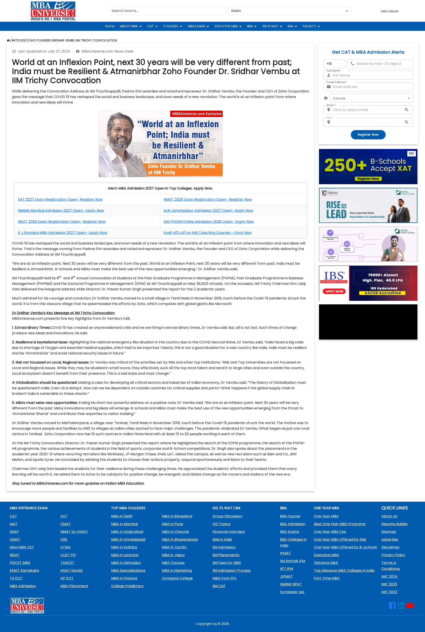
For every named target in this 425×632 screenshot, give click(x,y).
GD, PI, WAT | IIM (226, 508)
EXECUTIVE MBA (226, 26)
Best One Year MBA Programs (339, 523)
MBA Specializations (128, 570)
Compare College (177, 578)
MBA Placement (74, 586)
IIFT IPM (286, 568)
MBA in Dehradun (126, 562)
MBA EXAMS (196, 26)
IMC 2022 (389, 592)
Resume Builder (394, 523)
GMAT (15, 539)
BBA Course (290, 516)
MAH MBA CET (22, 547)
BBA (250, 26)
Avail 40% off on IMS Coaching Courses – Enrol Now (208, 232)
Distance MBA (326, 562)
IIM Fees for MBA (226, 562)
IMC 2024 (389, 576)
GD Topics (221, 523)
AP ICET (67, 578)
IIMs (290, 26)
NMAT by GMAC (74, 531)
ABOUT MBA (129, 26)
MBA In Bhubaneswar (180, 539)
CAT (150, 26)
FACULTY (309, 26)
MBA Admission (23, 586)
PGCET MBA (20, 562)
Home (109, 26)
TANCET (67, 562)
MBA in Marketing (177, 570)
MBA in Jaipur (173, 555)
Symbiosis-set (292, 592)
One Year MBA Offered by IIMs (340, 539)
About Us (389, 516)
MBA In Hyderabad (127, 531)
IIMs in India (222, 539)
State (331, 105)
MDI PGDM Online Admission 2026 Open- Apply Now (209, 221)
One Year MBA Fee (330, 531)
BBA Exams (289, 531)
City (330, 117)
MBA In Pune (172, 523)
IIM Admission (224, 547)
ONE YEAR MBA (326, 508)
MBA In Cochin (174, 547)
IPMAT (285, 553)
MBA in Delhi (121, 516)
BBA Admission (292, 523)
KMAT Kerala (71, 570)
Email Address (336, 82)
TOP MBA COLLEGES (128, 508)
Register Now (368, 134)
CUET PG (68, 555)
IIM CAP (219, 586)
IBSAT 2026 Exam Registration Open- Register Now (62, 221)
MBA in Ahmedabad (128, 539)
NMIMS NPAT (291, 584)
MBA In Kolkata (124, 547)
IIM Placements (225, 555)
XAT (63, 516)
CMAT (65, 523)
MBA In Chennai (175, 531)
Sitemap (388, 531)
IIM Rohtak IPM (292, 561)
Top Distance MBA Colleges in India (344, 570)
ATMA (65, 547)
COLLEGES (170, 26)
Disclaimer (390, 547)
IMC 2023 (389, 584)
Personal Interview (228, 531)
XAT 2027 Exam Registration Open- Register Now (60, 199)
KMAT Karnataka (24, 570)
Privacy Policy (393, 555)
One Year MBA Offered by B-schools (345, 547)
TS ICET (16, 578)
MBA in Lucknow (125, 555)
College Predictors (127, 586)
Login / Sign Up (389, 11)
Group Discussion (227, 516)
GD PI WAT (270, 26)
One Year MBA (326, 516)
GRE (64, 539)
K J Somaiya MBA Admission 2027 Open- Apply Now (62, 232)
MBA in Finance (124, 578)
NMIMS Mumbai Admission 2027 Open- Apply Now (61, 210)
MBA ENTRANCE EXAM (28, 508)
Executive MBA (326, 555)
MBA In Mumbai (124, 523)
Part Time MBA (327, 578)
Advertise (389, 539)
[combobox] (371, 98)
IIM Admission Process (231, 570)
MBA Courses (173, 562)
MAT (13, 523)
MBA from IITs (224, 578)
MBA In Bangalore (177, 516)
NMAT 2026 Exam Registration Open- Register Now (208, 199)
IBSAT (14, 555)
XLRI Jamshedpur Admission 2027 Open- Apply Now (208, 210)
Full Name (333, 70)
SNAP (14, 531)
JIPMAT (286, 576)
